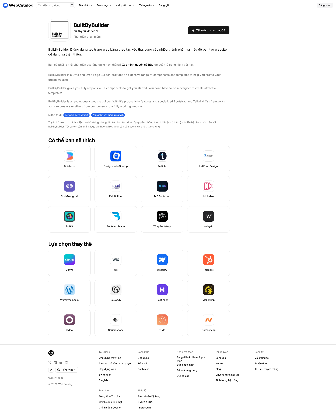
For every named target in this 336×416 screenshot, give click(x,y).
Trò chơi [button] (142, 363)
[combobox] (66, 370)
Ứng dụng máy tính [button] (110, 357)
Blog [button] (218, 369)
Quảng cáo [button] (183, 375)
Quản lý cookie (55, 377)
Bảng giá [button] (221, 357)
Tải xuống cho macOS (210, 30)
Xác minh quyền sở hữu (137, 64)
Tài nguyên (145, 5)
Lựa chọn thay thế (70, 244)
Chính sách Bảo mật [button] (110, 401)
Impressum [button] (144, 407)
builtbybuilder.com (86, 31)
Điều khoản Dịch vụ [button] (149, 396)
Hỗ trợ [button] (219, 363)
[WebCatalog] (51, 353)
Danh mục (102, 5)
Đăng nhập (325, 5)
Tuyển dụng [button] (261, 363)
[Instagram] (66, 362)
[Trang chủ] (18, 5)
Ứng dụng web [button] (107, 369)
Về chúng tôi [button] (262, 357)
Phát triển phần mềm (87, 36)
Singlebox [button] (105, 380)
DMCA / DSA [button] (145, 401)
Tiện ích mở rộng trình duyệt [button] (115, 363)
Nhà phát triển (123, 5)
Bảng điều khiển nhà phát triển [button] (191, 359)
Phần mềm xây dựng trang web (108, 115)
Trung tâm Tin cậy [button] (109, 396)
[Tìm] (72, 5)
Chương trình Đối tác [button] (227, 374)
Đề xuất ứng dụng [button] (187, 370)
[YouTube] (60, 362)
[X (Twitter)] (49, 362)
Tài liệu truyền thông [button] (266, 369)
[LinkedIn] (55, 362)
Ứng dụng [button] (143, 357)
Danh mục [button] (143, 369)
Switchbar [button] (105, 374)
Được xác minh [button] (185, 364)
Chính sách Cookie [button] (110, 407)
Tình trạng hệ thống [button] (227, 380)
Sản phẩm (84, 5)
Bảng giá (164, 5)
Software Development (76, 115)
